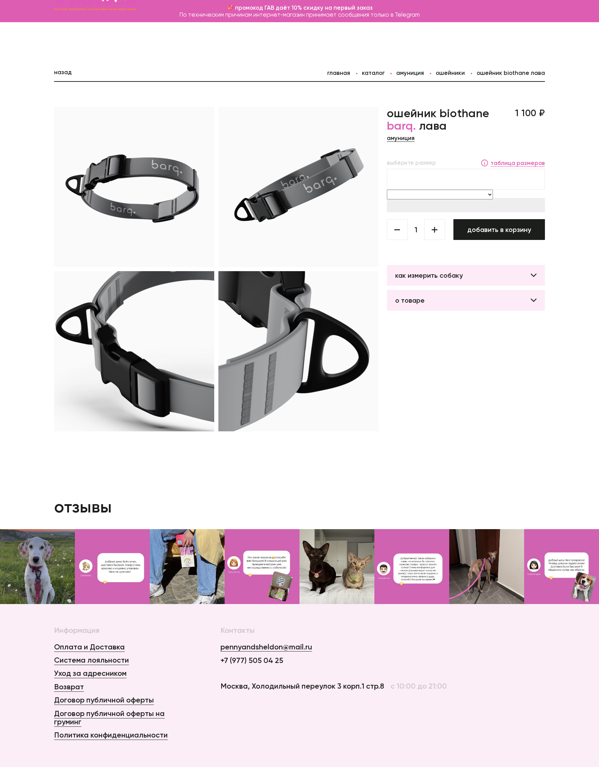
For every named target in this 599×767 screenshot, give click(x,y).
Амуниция (410, 72)
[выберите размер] (466, 179)
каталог (373, 72)
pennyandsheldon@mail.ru (266, 647)
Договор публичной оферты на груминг (109, 717)
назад (63, 72)
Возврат (69, 686)
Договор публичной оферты (104, 700)
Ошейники (450, 72)
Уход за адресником (90, 673)
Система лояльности (91, 660)
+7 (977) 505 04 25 (251, 660)
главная (338, 72)
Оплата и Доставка (89, 647)
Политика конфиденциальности (111, 735)
